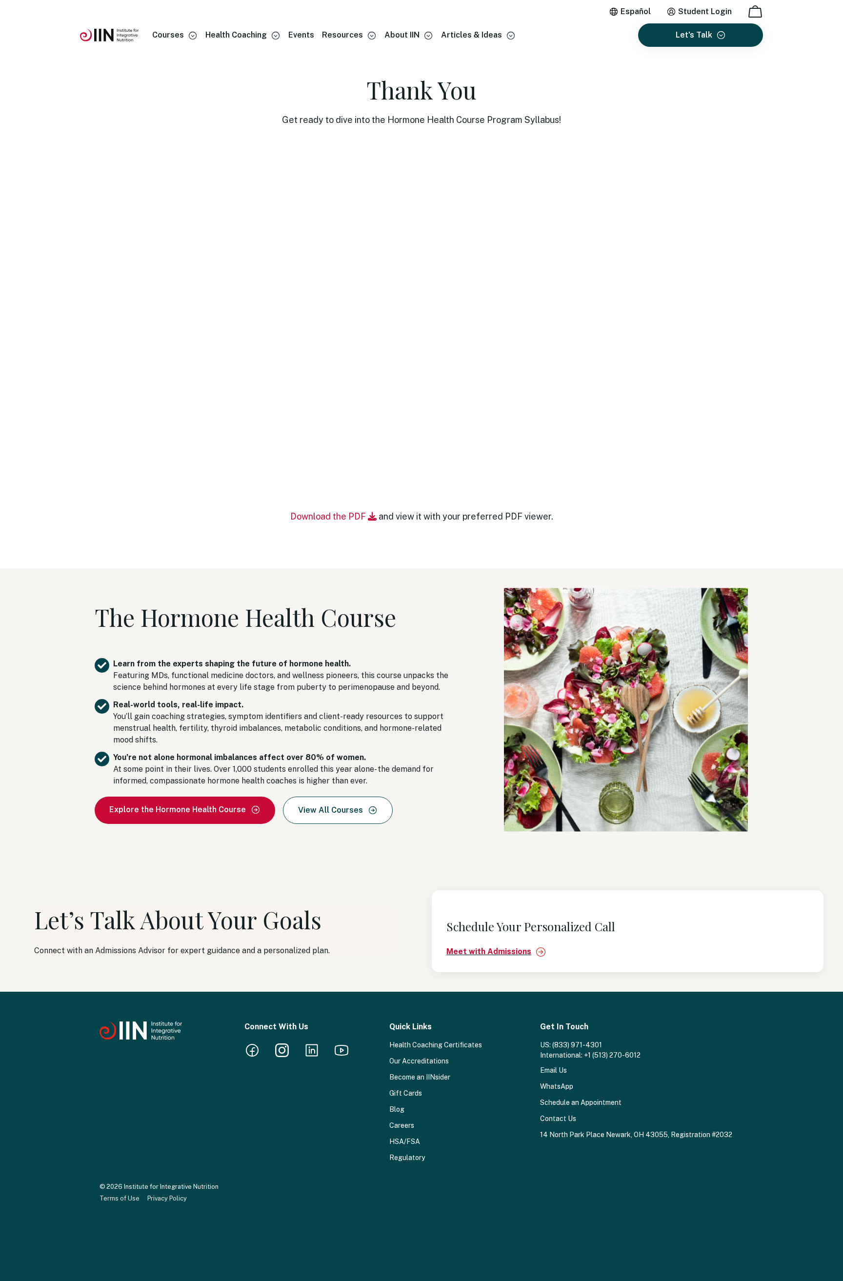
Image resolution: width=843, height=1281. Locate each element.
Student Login (705, 11)
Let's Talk (694, 35)
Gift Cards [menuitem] (405, 1093)
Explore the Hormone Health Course (178, 809)
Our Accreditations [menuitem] (419, 1061)
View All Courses (331, 810)
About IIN (402, 35)
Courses (168, 35)
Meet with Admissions (488, 951)
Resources (342, 35)
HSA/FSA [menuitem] (404, 1141)
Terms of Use (120, 1198)
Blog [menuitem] (396, 1109)
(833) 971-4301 (577, 1045)
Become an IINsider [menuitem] (419, 1077)
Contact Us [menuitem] (558, 1118)
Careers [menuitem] (401, 1125)
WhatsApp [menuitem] (556, 1086)
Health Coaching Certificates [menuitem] (435, 1045)
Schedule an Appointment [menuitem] (581, 1102)
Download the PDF (329, 516)
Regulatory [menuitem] (407, 1157)
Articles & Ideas (471, 35)
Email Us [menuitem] (553, 1070)
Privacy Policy (167, 1198)
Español (636, 11)
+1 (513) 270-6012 (612, 1055)
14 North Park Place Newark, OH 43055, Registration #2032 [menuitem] (636, 1135)
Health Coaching (236, 35)
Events (301, 35)
